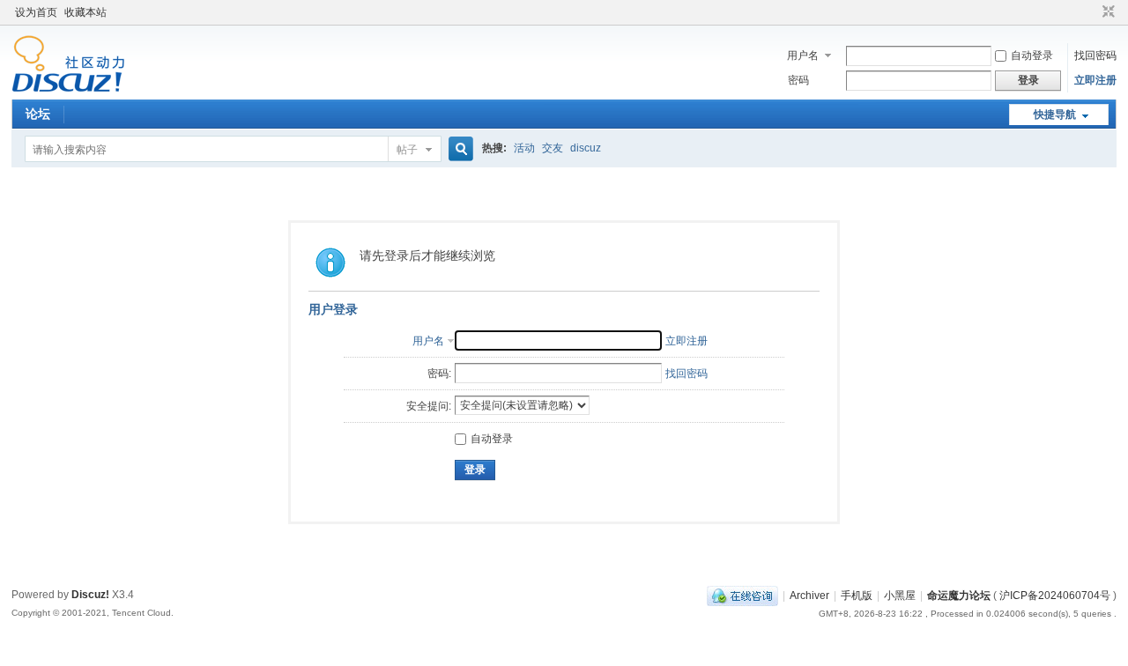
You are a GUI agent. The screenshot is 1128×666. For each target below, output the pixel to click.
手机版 (856, 595)
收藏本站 (85, 12)
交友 (552, 148)
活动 (524, 148)
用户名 (803, 55)
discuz (585, 148)
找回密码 (1095, 55)
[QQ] (742, 595)
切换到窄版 (1106, 12)
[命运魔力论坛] (68, 89)
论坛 (38, 114)
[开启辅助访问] (1091, 12)
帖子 (407, 150)
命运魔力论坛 (959, 595)
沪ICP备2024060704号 (1054, 595)
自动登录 (1032, 55)
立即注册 (1095, 80)
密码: (439, 373)
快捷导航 (1055, 114)
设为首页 (36, 12)
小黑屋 (900, 595)
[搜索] (458, 149)
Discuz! (90, 594)
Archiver (809, 595)
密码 (798, 80)
